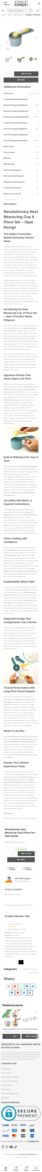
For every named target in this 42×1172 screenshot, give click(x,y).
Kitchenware (18, 15)
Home (3, 15)
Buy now (21, 80)
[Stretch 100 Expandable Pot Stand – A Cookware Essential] (31, 1018)
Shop (10, 15)
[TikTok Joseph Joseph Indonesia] (16, 1147)
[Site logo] (21, 3)
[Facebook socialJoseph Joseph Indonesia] (3, 1147)
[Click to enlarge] (8, 49)
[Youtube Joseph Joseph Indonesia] (11, 1147)
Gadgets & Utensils (33, 15)
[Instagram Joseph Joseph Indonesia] (7, 1147)
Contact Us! (33, 1141)
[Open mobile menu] (3, 10)
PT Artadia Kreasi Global (27, 1154)
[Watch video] (8, 42)
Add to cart (26, 74)
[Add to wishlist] (17, 1013)
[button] (6, 37)
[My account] (39, 3)
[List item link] (21, 1068)
